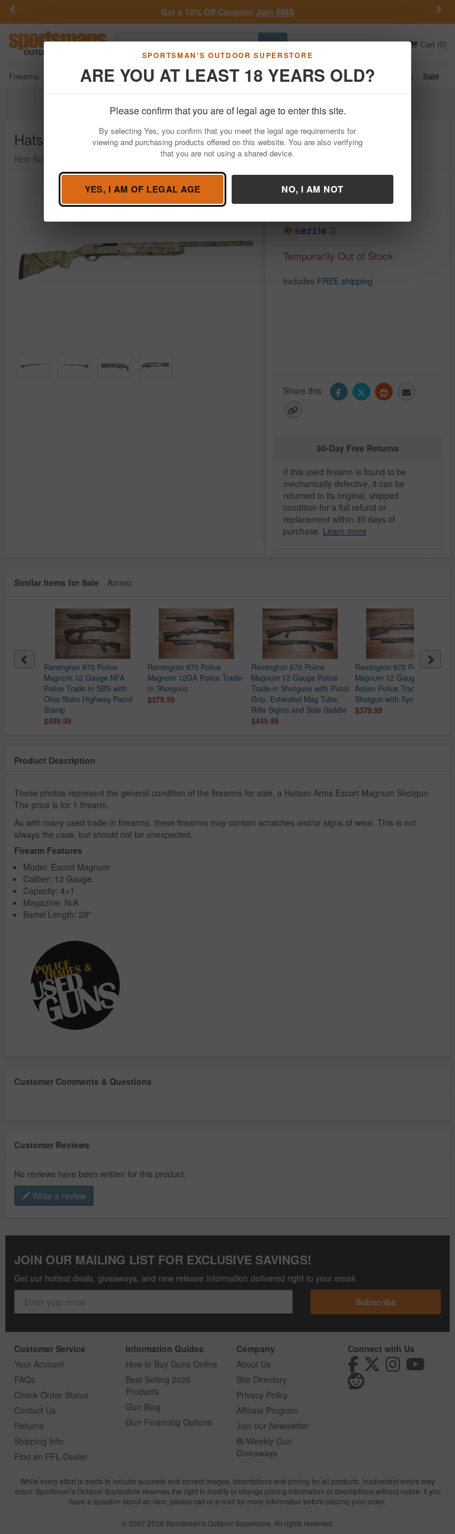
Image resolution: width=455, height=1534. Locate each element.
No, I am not (312, 189)
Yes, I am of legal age (143, 189)
